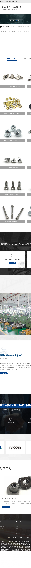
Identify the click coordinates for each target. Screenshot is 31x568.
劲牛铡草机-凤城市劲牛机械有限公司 (20, 26)
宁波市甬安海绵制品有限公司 (9, 566)
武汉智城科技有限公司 (18, 555)
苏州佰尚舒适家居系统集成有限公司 (19, 560)
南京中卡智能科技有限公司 (21, 544)
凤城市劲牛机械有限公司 (13, 542)
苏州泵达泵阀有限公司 (17, 546)
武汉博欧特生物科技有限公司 (16, 550)
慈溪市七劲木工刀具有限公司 (16, 553)
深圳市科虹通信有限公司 (13, 563)
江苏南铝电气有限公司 (18, 559)
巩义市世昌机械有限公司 (22, 556)
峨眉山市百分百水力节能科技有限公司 (14, 549)
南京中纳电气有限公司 (23, 565)
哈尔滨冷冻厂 (12, 547)
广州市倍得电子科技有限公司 (10, 565)
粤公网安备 (13, 537)
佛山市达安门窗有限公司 (18, 552)
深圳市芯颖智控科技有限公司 (19, 557)
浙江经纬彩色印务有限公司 (20, 562)
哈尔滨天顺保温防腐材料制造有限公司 (17, 543)
